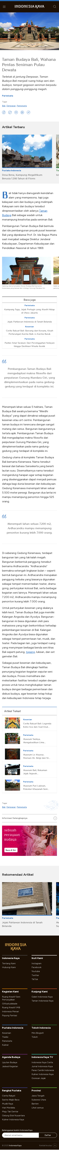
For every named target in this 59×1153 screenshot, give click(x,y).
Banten (35, 1103)
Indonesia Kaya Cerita (42, 1062)
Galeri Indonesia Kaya (42, 996)
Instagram (36, 963)
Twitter (35, 975)
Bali (3, 105)
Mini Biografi (38, 1033)
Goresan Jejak (39, 1078)
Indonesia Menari (10, 1011)
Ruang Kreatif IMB (11, 1007)
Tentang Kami (9, 963)
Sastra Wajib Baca (10, 1099)
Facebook (36, 967)
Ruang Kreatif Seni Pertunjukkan (11, 998)
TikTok (35, 979)
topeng (30, 652)
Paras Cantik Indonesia (43, 1070)
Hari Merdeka (8, 1107)
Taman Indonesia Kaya (42, 1000)
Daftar (48, 1135)
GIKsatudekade (9, 1003)
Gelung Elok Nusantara (13, 1115)
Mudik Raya (7, 1103)
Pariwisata (7, 95)
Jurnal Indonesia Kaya (42, 1066)
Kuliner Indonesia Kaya (43, 1074)
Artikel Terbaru (13, 127)
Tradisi (5, 1037)
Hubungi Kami (9, 967)
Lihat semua (37, 1107)
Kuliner (5, 1045)
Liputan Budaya (9, 1062)
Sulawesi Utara (39, 1099)
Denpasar (11, 105)
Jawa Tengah (38, 1095)
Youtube (36, 971)
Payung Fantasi (9, 1015)
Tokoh (35, 1037)
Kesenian (6, 1033)
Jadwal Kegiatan (10, 1066)
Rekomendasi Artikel (17, 875)
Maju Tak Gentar (10, 1111)
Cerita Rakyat (8, 1095)
